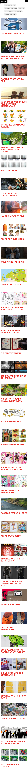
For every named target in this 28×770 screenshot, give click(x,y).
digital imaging (8, 5)
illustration (21, 8)
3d (14, 5)
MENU (4, 1)
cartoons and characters (11, 8)
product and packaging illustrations (13, 11)
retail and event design (10, 14)
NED (26, 1)
